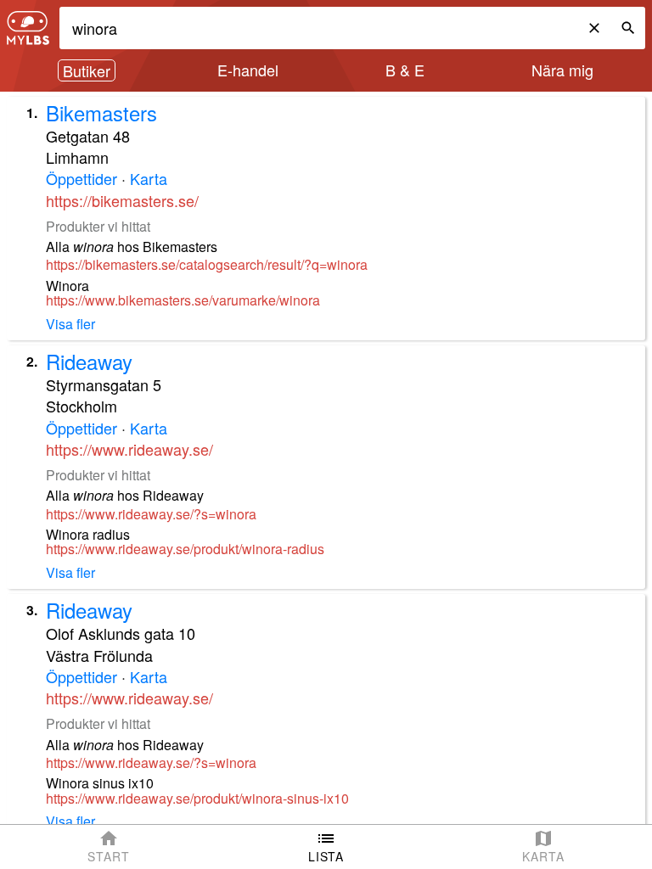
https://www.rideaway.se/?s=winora (151, 514)
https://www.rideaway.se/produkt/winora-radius (185, 549)
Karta (148, 178)
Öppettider (81, 178)
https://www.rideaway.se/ (129, 449)
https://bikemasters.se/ (122, 200)
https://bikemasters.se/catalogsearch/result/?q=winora (207, 264)
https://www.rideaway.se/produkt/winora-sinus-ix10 (197, 798)
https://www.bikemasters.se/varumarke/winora (183, 300)
